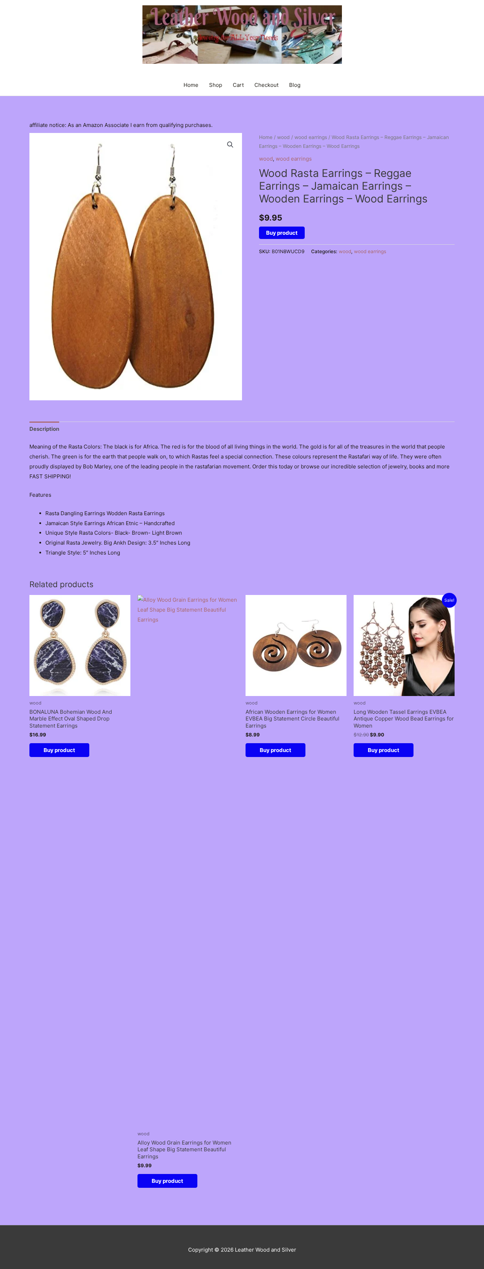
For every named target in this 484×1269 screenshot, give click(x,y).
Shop (215, 85)
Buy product (282, 232)
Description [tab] (44, 428)
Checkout (266, 85)
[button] (230, 144)
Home (191, 85)
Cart (238, 85)
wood (283, 137)
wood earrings (310, 137)
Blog (294, 85)
